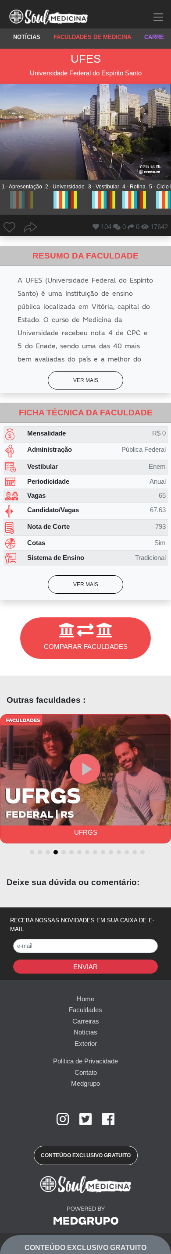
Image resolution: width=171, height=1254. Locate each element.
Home (85, 998)
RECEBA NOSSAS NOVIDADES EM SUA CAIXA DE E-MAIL (82, 924)
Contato (86, 1072)
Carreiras (85, 1021)
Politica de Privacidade (85, 1061)
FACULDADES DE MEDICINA (92, 37)
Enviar (85, 967)
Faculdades (85, 1009)
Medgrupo (85, 1083)
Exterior (86, 1043)
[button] (85, 380)
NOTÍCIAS (26, 37)
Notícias (85, 1032)
